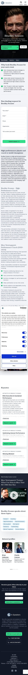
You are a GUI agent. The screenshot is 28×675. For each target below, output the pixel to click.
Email (4, 115)
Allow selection (14, 361)
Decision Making (20, 529)
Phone (4, 121)
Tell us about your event (9, 131)
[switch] (24, 337)
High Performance (8, 521)
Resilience (6, 526)
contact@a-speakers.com (14, 661)
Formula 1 (6, 519)
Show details (20, 351)
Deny (14, 365)
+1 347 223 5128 (15, 638)
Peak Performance (19, 521)
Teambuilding (14, 526)
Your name (6, 110)
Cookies (14, 665)
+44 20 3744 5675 (14, 642)
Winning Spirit (7, 524)
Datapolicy (14, 667)
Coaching (13, 519)
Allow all (14, 356)
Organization (6, 126)
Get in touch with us (15, 634)
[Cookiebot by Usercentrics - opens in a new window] (20, 308)
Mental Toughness (8, 529)
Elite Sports (16, 524)
